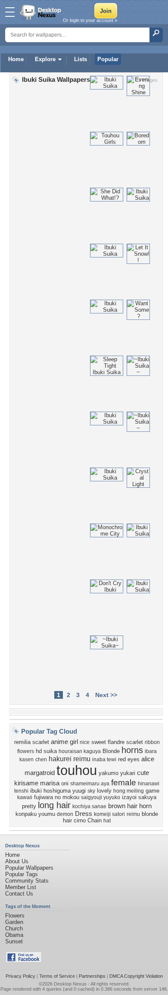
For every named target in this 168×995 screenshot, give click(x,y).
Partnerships (92, 976)
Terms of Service (57, 976)
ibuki (36, 790)
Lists (80, 59)
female (123, 782)
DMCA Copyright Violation (136, 976)
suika (50, 751)
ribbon (152, 742)
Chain (94, 820)
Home (16, 59)
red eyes (129, 759)
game (152, 790)
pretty (29, 806)
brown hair (122, 806)
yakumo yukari (117, 773)
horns (132, 750)
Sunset (14, 941)
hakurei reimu (69, 759)
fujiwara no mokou (56, 797)
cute (143, 772)
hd (39, 751)
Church (14, 928)
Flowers (15, 915)
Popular (107, 59)
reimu (133, 814)
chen (41, 759)
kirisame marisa (36, 783)
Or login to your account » (90, 20)
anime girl (64, 741)
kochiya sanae (89, 806)
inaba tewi (104, 759)
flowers (25, 751)
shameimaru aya (89, 784)
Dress (83, 813)
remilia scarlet (31, 742)
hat (107, 821)
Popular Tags (21, 874)
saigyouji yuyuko (100, 797)
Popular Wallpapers (29, 868)
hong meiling (128, 791)
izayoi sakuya (139, 797)
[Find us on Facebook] (23, 961)
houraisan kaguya (80, 751)
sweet (98, 742)
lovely (104, 790)
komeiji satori (109, 814)
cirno (80, 820)
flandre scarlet (125, 742)
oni (64, 783)
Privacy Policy (20, 976)
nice (85, 742)
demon (65, 814)
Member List (20, 887)
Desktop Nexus (70, 983)
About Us (16, 861)
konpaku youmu (35, 814)
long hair (54, 805)
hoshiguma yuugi (65, 790)
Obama (14, 935)
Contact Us (19, 893)
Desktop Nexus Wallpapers (41, 12)
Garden (14, 922)
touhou (76, 770)
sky (91, 791)
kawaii (24, 797)
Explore (45, 59)
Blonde (111, 751)
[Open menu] (10, 12)
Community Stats (27, 880)
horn (145, 806)
